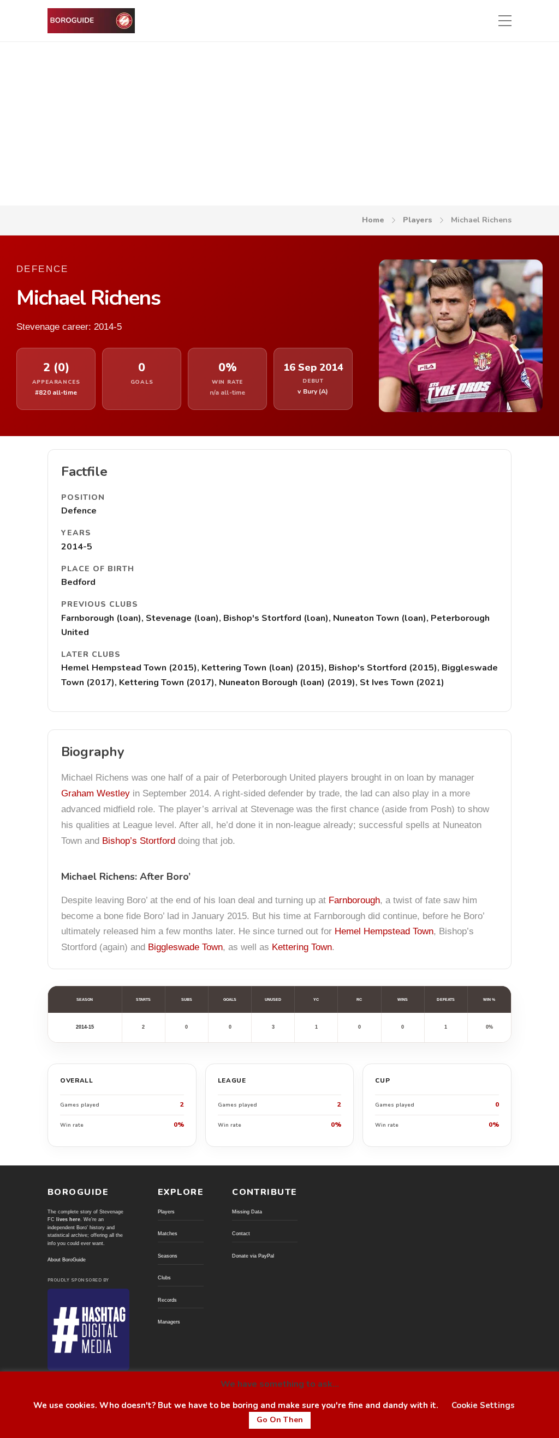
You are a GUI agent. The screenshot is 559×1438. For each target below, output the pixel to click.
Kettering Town (302, 947)
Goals (229, 999)
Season (84, 999)
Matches (167, 1233)
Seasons (167, 1256)
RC (359, 999)
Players (417, 220)
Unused (273, 999)
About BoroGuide (66, 1259)
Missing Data (247, 1212)
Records (167, 1300)
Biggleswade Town (185, 947)
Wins (402, 999)
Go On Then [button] (280, 1420)
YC (316, 999)
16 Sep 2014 (313, 367)
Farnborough (354, 900)
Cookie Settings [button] (483, 1405)
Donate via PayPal (253, 1256)
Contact (241, 1233)
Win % (489, 999)
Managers (169, 1322)
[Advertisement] (279, 123)
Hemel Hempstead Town (384, 931)
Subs (186, 999)
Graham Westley (95, 793)
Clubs (164, 1277)
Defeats (446, 999)
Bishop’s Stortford (138, 841)
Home (373, 220)
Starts (143, 999)
